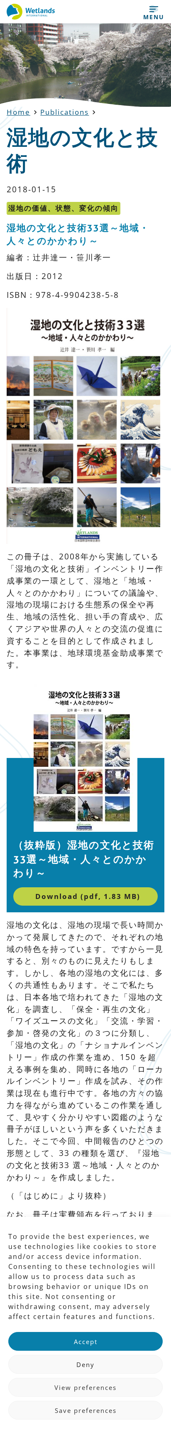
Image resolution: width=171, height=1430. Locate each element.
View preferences (85, 1387)
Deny (85, 1364)
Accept (86, 1341)
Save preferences (86, 1410)
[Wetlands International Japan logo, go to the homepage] (31, 12)
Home (18, 112)
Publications (64, 112)
